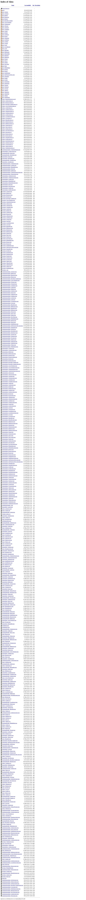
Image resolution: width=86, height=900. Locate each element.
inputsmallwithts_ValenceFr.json (9, 590)
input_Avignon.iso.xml (7, 543)
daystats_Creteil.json (6, 209)
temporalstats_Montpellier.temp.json (10, 182)
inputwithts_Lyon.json (7, 749)
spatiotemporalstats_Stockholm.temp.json (11, 695)
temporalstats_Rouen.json (7, 453)
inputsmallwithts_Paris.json (8, 820)
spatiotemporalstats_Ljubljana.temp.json (10, 840)
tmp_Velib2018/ (5, 94)
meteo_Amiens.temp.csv (7, 101)
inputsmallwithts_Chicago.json (8, 801)
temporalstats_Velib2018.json (8, 494)
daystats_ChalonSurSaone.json (8, 202)
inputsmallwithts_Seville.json (8, 744)
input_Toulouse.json (6, 786)
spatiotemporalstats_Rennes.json (9, 320)
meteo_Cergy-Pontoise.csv (8, 813)
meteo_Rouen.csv (6, 714)
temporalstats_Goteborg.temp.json (9, 392)
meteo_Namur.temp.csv (7, 125)
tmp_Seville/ (5, 80)
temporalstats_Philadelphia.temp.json (10, 447)
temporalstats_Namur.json (7, 432)
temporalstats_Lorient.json (8, 404)
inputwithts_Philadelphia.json (8, 683)
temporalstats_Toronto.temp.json (9, 479)
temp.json (4, 878)
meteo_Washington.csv (7, 775)
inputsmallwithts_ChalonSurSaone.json (10, 555)
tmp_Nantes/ (5, 62)
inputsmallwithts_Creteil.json (8, 529)
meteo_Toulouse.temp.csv (7, 142)
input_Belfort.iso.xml (6, 564)
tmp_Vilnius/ (5, 95)
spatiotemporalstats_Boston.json (9, 277)
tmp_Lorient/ (5, 43)
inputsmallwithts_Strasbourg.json (9, 592)
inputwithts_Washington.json (8, 765)
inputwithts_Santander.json (8, 554)
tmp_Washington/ (6, 97)
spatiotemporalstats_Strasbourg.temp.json (11, 817)
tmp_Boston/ (5, 19)
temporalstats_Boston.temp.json (9, 360)
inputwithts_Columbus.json (8, 658)
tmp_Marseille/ (5, 50)
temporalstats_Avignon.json (8, 348)
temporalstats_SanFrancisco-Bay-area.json (11, 460)
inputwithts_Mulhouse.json (8, 603)
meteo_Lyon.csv (5, 789)
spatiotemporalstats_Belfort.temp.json (10, 834)
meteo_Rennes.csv (6, 690)
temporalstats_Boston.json (7, 358)
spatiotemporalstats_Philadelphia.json (10, 318)
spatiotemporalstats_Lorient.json (9, 297)
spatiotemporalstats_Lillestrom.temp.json (11, 712)
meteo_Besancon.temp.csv (8, 102)
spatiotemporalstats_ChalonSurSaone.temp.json (12, 172)
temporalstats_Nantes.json (7, 439)
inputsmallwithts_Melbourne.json (9, 639)
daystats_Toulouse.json (7, 257)
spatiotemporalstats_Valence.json (9, 339)
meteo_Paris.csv (5, 719)
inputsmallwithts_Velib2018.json (9, 855)
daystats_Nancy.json (6, 235)
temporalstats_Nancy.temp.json (9, 437)
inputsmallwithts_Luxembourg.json (9, 702)
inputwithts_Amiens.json (7, 576)
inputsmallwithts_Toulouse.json (9, 752)
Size (33, 5)
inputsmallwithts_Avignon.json (9, 583)
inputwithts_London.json (7, 805)
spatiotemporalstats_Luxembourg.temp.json (11, 862)
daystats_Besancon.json (7, 195)
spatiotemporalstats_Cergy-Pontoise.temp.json (12, 854)
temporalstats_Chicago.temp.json (9, 374)
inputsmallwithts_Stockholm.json (9, 155)
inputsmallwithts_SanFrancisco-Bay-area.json (12, 754)
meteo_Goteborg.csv (6, 726)
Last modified (28, 5)
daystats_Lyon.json (6, 224)
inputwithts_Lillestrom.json (8, 515)
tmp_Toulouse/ (5, 87)
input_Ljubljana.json (6, 662)
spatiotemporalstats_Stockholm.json (9, 331)
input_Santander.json (6, 610)
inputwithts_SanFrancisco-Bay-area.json (10, 742)
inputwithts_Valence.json (7, 737)
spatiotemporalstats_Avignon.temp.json (10, 812)
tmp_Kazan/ (5, 36)
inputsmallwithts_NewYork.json (9, 780)
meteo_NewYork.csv (6, 698)
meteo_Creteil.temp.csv (7, 107)
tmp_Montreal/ (5, 55)
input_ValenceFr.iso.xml (7, 536)
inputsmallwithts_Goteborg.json (9, 676)
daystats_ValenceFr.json (7, 263)
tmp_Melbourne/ (5, 52)
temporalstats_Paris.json (7, 184)
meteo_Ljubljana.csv (6, 763)
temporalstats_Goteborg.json (8, 390)
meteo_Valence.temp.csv (7, 146)
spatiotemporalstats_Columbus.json (9, 285)
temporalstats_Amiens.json (8, 845)
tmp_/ (3, 10)
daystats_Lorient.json (6, 219)
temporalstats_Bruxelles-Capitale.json (10, 362)
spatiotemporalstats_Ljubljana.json (9, 296)
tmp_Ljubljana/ (5, 39)
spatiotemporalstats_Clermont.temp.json (10, 848)
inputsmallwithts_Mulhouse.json (9, 646)
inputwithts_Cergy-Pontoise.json (9, 620)
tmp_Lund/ (4, 45)
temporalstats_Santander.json (8, 463)
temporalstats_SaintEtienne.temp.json (10, 458)
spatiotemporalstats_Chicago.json (9, 282)
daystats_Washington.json (7, 268)
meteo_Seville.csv (6, 791)
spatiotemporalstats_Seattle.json (9, 170)
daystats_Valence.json (7, 261)
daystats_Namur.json (6, 233)
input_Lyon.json (5, 803)
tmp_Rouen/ (5, 71)
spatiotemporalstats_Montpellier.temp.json (11, 857)
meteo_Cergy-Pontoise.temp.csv (9, 106)
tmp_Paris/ (4, 66)
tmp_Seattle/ (5, 78)
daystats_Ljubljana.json (7, 217)
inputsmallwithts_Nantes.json (8, 704)
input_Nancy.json (6, 657)
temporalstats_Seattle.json (7, 188)
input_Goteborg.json (6, 688)
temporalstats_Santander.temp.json (9, 465)
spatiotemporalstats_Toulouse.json (9, 336)
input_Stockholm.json (7, 519)
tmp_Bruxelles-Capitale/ (7, 20)
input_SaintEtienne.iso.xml (8, 561)
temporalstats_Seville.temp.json (9, 468)
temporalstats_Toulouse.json (8, 481)
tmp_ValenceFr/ (5, 92)
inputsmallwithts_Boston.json (8, 772)
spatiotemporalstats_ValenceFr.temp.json (10, 806)
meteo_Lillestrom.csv (6, 784)
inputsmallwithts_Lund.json (8, 569)
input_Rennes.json (6, 697)
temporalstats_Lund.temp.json (8, 409)
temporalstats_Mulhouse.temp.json (9, 430)
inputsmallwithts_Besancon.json (9, 616)
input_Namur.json (6, 641)
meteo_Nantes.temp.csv (7, 128)
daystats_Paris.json (6, 876)
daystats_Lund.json (6, 221)
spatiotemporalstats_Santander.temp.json (10, 779)
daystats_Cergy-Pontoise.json (8, 200)
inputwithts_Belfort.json (7, 582)
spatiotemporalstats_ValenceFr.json (9, 341)
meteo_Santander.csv (6, 815)
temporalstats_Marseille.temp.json (9, 420)
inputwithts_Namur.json (7, 573)
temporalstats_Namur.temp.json (9, 433)
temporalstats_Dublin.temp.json (9, 388)
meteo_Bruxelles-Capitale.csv (8, 798)
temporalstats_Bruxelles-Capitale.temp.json (11, 364)
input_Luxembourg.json (7, 691)
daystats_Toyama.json (7, 259)
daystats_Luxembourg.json (8, 223)
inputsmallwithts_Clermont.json (9, 643)
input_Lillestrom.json (6, 528)
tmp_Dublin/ (5, 33)
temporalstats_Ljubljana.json (8, 400)
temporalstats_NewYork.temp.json (9, 444)
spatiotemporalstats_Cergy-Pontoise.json (10, 280)
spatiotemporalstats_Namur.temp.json (10, 174)
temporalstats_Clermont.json (8, 376)
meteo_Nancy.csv (6, 770)
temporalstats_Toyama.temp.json (9, 486)
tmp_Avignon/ (5, 13)
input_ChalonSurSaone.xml (8, 524)
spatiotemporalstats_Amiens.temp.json (10, 827)
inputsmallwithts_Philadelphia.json (9, 723)
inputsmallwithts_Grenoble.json (9, 160)
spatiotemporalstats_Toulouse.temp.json (10, 883)
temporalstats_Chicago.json (8, 372)
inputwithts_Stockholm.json (8, 158)
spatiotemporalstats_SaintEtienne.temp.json (11, 831)
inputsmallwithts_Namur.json (8, 611)
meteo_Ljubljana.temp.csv (8, 113)
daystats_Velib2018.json (7, 264)
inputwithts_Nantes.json (7, 679)
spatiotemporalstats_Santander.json (9, 327)
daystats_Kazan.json (6, 214)
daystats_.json (5, 270)
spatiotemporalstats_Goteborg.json (9, 291)
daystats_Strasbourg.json (7, 254)
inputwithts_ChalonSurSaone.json (9, 557)
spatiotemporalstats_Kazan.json (9, 292)
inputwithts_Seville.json (7, 732)
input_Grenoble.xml (6, 535)
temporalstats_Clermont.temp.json (9, 378)
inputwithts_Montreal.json (7, 773)
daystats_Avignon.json (7, 191)
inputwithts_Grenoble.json (8, 162)
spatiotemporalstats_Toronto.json (9, 334)
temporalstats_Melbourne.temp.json (9, 423)
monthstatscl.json (6, 627)
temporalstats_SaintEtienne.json (9, 456)
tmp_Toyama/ (5, 88)
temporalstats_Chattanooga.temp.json (10, 177)
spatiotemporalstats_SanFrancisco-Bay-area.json (12, 325)
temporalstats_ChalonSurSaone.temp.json (11, 371)
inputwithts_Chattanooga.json (8, 599)
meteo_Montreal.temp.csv (7, 121)
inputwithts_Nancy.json (7, 601)
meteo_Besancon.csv (6, 733)
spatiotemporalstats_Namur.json (9, 311)
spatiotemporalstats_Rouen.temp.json (10, 819)
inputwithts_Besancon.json (8, 580)
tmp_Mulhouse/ (5, 57)
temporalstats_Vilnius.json (7, 498)
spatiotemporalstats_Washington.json (10, 346)
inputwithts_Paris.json (7, 782)
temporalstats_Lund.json (7, 407)
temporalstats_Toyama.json (8, 484)
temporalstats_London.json (8, 179)
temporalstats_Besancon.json (8, 355)
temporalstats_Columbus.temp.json (9, 381)
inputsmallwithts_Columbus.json (9, 674)
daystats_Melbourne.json (7, 228)
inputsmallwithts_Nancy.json (8, 632)
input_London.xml (6, 859)
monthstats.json (5, 625)
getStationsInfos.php (6, 521)
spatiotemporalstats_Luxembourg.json (10, 301)
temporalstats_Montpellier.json (8, 181)
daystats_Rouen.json (6, 243)
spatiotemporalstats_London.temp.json (10, 894)
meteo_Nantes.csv (6, 517)
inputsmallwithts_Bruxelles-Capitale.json (11, 759)
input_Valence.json (6, 793)
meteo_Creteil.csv (6, 725)
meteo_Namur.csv (6, 711)
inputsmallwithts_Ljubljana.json (9, 681)
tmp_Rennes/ (5, 69)
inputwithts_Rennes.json (7, 650)
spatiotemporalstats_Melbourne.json (10, 306)
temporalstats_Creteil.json (7, 383)
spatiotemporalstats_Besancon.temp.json (10, 833)
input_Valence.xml (6, 542)
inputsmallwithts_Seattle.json (8, 664)
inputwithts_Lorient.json (7, 507)
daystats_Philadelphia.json (8, 240)
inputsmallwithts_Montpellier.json (9, 667)
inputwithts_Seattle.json (7, 630)
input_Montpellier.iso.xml (7, 606)
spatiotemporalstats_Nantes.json (9, 315)
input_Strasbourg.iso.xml (7, 548)
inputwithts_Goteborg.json (8, 648)
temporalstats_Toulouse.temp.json (9, 482)
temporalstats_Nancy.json (7, 435)
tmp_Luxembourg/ (6, 46)
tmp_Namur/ (5, 59)
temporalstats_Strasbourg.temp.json (9, 475)
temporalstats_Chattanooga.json (9, 175)
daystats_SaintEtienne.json (8, 245)
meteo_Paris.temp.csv (7, 132)
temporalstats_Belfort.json (7, 352)
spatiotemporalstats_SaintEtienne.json (10, 324)
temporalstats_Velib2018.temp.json (9, 496)
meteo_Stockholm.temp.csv (8, 141)
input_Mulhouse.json (6, 671)
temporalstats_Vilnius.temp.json (9, 500)
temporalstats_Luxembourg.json (9, 411)
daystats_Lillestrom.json (7, 216)
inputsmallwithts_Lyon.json (8, 777)
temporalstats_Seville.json (7, 467)
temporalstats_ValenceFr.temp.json (9, 493)
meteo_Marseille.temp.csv (7, 120)
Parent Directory (5, 8)
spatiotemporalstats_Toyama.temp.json (10, 810)
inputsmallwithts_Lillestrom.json (9, 522)
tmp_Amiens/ (5, 12)
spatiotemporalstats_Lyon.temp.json (9, 887)
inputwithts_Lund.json (7, 531)
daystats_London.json (7, 871)
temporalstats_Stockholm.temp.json (9, 472)
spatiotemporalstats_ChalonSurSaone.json (11, 149)
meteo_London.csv (6, 700)
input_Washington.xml (7, 836)
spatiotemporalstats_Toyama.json (9, 338)
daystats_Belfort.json (6, 193)
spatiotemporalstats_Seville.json (9, 329)
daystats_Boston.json (6, 196)
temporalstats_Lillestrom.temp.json (9, 399)
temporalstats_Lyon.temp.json (8, 416)
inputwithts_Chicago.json (7, 766)
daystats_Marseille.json (7, 226)
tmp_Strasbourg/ (5, 83)
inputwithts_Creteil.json (7, 526)
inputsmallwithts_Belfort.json (8, 618)
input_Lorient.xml (6, 510)
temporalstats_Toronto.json (8, 477)
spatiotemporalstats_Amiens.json (9, 768)
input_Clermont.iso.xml (7, 585)
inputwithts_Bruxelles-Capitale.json (9, 740)
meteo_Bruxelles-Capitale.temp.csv (9, 104)
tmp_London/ (5, 41)
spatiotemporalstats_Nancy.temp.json (10, 829)
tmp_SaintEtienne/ (6, 73)
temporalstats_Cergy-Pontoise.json (9, 365)
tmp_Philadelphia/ (6, 67)
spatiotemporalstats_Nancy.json (9, 313)
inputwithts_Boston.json (7, 745)
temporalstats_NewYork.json (8, 442)
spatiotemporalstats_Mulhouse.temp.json (10, 852)
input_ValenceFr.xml (6, 538)
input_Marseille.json (6, 738)
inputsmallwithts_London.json (8, 796)
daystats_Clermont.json (7, 205)
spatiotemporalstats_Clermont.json (9, 284)
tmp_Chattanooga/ (6, 24)
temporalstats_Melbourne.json (8, 421)
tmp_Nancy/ (5, 60)
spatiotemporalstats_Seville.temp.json (10, 880)
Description (37, 5)
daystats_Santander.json (7, 249)
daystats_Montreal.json (7, 229)
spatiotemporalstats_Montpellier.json (10, 167)
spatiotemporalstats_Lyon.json (8, 303)
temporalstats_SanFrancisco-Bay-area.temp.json (12, 461)
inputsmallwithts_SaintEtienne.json (9, 615)
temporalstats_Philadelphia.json (9, 446)
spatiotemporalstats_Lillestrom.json (9, 294)
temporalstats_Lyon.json (7, 414)
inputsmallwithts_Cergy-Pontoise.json (10, 651)
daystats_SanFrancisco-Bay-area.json (10, 247)
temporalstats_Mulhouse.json (8, 428)
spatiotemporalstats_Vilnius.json (9, 345)
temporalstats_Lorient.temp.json (9, 406)
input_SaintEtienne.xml (7, 562)
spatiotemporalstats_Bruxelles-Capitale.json (11, 278)
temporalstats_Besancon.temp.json (9, 357)
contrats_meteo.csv (6, 514)
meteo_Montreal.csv (6, 808)
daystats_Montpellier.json (7, 867)
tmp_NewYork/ (5, 64)
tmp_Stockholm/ (5, 81)
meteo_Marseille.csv (6, 800)
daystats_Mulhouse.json (7, 231)
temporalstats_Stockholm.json (8, 470)
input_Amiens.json (6, 644)
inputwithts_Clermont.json (8, 596)
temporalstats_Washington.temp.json (10, 503)
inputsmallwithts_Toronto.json (8, 730)
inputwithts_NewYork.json (8, 758)
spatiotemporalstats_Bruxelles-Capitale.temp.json (12, 885)
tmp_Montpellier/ (6, 53)
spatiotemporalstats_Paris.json (8, 168)
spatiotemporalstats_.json (7, 505)
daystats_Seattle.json (6, 824)
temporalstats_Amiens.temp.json (9, 847)
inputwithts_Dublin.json (7, 669)
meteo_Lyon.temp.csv (7, 118)
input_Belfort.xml (6, 566)
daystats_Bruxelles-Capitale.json (9, 198)
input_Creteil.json (6, 571)
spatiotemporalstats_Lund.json (8, 299)
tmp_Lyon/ (4, 48)
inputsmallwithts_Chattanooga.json (9, 629)
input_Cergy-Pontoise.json (8, 677)
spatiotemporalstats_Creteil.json (9, 287)
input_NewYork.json (6, 843)
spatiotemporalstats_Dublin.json (9, 289)
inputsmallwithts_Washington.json (9, 826)
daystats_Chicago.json (7, 203)
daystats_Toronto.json (7, 256)
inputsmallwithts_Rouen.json (8, 613)
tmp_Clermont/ (5, 27)
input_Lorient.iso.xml (6, 508)
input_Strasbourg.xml (6, 552)
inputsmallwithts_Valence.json (8, 751)
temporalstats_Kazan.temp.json (9, 395)
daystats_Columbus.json (7, 207)
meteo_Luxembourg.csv (7, 705)
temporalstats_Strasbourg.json (8, 474)
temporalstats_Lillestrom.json (8, 397)
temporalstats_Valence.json (8, 487)
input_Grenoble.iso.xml (7, 533)
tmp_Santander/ (5, 76)
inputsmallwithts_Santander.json (9, 575)
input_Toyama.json (6, 622)
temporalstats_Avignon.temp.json (9, 350)
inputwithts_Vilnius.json (7, 594)
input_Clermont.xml (6, 587)
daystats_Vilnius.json (6, 266)
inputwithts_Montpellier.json (8, 623)
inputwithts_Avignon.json (7, 547)
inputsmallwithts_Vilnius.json (8, 636)
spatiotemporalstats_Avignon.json (9, 271)
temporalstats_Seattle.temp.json (9, 189)
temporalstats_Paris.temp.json (8, 186)
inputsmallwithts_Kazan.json (8, 153)
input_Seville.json (6, 787)
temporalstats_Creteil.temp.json (9, 385)
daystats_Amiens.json (7, 874)
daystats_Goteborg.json (7, 212)
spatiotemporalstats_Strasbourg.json (9, 332)
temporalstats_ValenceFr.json (8, 491)
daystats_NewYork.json (7, 238)
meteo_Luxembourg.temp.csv (8, 116)
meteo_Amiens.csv (6, 794)
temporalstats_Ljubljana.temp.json (9, 402)
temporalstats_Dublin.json (7, 386)
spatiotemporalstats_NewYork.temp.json (10, 892)
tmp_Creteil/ (5, 31)
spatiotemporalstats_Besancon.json (9, 275)
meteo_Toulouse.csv (6, 718)
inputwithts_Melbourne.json (8, 637)
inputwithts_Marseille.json (8, 686)
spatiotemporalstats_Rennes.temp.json (10, 866)
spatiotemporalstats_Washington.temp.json (11, 888)
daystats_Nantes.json (6, 236)
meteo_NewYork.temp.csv (8, 130)
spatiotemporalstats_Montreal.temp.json (10, 890)
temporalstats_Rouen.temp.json (9, 454)
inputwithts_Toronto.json (7, 707)
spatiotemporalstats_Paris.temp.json (9, 895)
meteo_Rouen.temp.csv (7, 135)
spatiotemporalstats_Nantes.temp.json (10, 869)
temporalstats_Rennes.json (8, 449)
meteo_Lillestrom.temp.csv (8, 111)
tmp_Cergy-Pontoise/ (6, 22)
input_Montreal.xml (6, 850)
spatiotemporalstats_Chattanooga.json (10, 163)
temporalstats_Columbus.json (8, 379)
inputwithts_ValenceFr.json (8, 550)
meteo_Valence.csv (6, 721)
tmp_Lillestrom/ (5, 38)
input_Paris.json (5, 864)
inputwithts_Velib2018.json (8, 838)
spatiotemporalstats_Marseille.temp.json (10, 873)
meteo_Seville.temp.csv (7, 139)
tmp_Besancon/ (5, 17)
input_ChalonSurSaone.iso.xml (9, 99)
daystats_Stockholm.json (7, 252)
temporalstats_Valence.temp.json (9, 489)
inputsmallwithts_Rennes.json (8, 684)
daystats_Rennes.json (6, 242)
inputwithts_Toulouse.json (8, 735)
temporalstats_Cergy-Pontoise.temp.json (10, 367)
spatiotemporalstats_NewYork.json (9, 317)
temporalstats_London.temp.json (9, 151)
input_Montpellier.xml (7, 608)
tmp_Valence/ (5, 90)
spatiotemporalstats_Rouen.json (9, 322)
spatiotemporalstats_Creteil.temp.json (10, 747)
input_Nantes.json (6, 728)
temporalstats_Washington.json (8, 501)
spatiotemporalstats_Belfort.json (9, 273)
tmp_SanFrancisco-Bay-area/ (8, 74)
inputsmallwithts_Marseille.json (9, 709)
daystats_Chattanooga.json (8, 841)
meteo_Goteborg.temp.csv (8, 109)
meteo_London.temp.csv (7, 114)
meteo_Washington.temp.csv (8, 148)
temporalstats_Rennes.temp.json (9, 451)
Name (12, 5)
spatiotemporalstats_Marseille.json (9, 304)
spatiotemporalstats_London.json (9, 165)
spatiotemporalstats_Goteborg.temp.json (10, 861)
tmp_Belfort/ (5, 15)
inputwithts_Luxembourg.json (8, 672)
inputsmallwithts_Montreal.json (9, 761)
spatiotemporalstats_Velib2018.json (9, 343)
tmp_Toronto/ (5, 85)
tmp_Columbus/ (5, 29)
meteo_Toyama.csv (6, 756)
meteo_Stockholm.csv (7, 665)
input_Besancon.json (6, 655)
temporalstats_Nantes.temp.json (9, 440)
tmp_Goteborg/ (5, 34)
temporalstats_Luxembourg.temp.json (10, 413)
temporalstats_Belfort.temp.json (9, 353)
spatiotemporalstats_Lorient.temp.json (10, 660)
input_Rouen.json (6, 634)
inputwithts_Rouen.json (7, 589)
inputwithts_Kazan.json (7, 156)
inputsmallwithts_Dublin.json (8, 693)
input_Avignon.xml (6, 545)
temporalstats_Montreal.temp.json (9, 426)
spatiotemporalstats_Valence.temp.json (10, 881)
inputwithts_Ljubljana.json (8, 653)
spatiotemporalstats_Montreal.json (9, 308)
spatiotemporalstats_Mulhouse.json (9, 310)
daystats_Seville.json (6, 250)
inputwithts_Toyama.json (7, 568)
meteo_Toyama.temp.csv (7, 144)
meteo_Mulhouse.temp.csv (8, 123)
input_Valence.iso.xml (7, 540)
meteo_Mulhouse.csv (6, 716)
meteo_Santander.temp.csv (8, 137)
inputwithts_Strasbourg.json (8, 559)
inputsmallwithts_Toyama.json (8, 597)
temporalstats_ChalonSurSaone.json (10, 369)
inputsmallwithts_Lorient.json (8, 512)
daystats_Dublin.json (6, 210)
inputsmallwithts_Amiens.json (8, 604)
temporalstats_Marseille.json (8, 418)
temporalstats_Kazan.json (7, 393)
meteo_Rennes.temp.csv (7, 134)
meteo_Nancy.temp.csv (7, 127)
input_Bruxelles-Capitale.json (8, 822)
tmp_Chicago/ (5, 26)
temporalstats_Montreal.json (8, 425)
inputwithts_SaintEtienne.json (8, 578)
